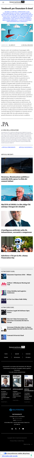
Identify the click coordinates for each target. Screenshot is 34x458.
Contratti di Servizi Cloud (15, 335)
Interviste (28, 354)
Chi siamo (28, 357)
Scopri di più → (4, 401)
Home (6, 354)
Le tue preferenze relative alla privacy (18, 453)
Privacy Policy (13, 441)
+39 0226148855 (18, 418)
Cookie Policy (21, 441)
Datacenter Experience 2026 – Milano (19, 274)
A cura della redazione (10, 130)
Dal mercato (17, 357)
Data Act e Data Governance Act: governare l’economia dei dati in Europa (18, 320)
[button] (2, 2)
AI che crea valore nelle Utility (17, 299)
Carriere (6, 357)
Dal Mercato (12, 45)
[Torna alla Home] (17, 2)
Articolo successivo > (26, 147)
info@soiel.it (19, 420)
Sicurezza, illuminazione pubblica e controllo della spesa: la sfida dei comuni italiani (15, 179)
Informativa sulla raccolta (9, 456)
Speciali (17, 354)
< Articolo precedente (8, 147)
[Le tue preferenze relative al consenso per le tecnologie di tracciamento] (31, 455)
